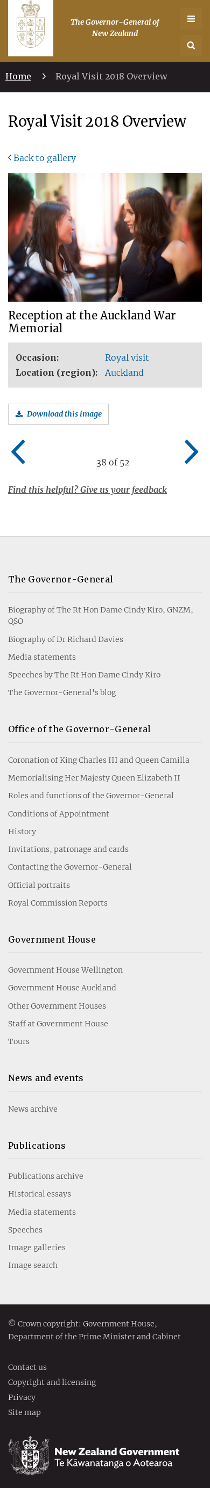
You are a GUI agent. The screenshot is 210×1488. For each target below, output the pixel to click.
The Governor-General (60, 579)
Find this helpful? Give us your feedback (87, 489)
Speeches (25, 1230)
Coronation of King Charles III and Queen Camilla (99, 760)
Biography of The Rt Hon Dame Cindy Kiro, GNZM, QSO (100, 615)
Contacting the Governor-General (70, 867)
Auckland (124, 372)
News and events (46, 1078)
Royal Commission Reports (58, 903)
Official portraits (39, 885)
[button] (191, 45)
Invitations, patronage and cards (68, 849)
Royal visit (127, 357)
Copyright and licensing (52, 1383)
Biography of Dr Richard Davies (65, 639)
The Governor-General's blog (62, 692)
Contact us (27, 1368)
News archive (33, 1109)
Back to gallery (44, 157)
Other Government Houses (57, 1006)
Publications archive (45, 1176)
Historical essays (39, 1194)
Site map (24, 1413)
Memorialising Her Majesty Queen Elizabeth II (94, 778)
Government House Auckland (62, 988)
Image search (33, 1265)
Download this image (64, 414)
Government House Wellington (65, 970)
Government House (52, 939)
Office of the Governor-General (79, 729)
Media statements (42, 657)
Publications (37, 1145)
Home (18, 76)
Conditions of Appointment (58, 814)
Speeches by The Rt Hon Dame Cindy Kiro (84, 675)
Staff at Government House (58, 1024)
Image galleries (37, 1247)
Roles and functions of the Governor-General (91, 795)
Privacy (22, 1398)
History (22, 831)
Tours (19, 1041)
